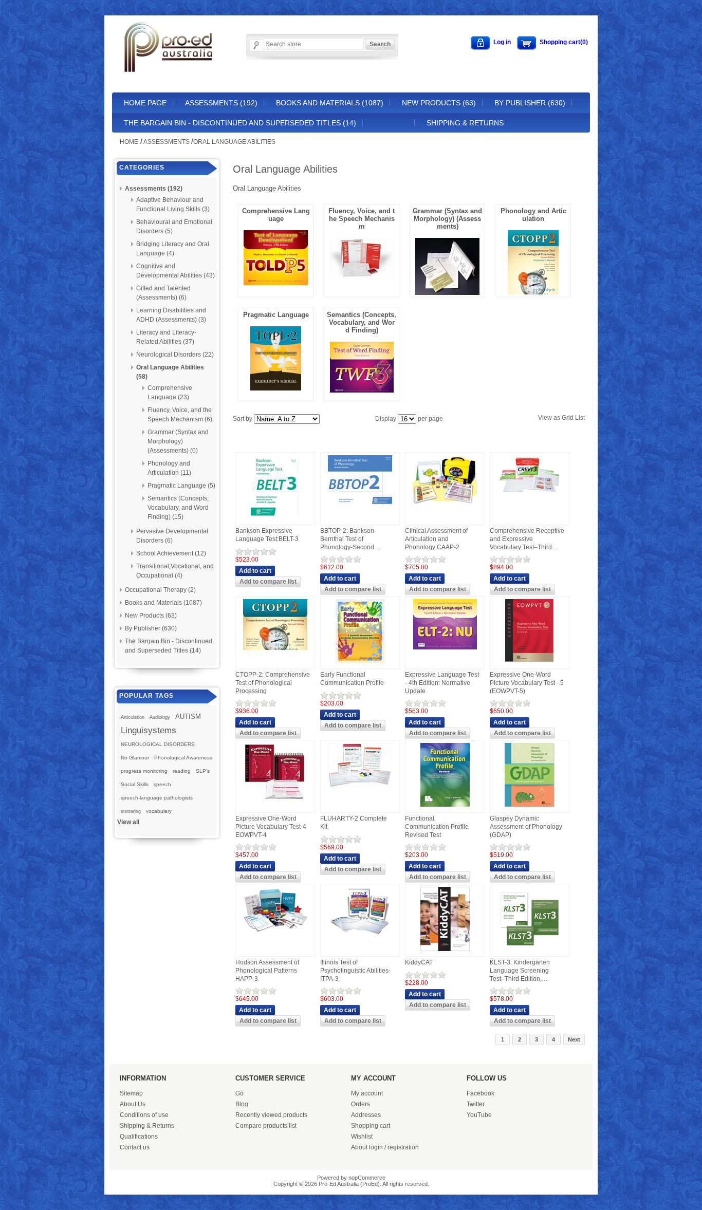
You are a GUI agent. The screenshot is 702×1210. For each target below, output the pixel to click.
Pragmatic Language (276, 315)
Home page (145, 103)
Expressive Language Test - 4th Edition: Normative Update (442, 682)
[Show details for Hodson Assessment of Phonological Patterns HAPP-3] (275, 933)
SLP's (203, 771)
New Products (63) (439, 103)
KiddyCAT (419, 962)
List (580, 417)
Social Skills (135, 784)
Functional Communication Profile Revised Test (437, 826)
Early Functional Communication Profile (352, 678)
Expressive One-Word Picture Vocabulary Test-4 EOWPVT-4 (270, 826)
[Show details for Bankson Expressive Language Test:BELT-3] (275, 520)
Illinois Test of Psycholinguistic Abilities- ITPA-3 (355, 970)
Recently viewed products (271, 1115)
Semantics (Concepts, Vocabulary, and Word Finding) (361, 322)
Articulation (132, 717)
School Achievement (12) (171, 553)
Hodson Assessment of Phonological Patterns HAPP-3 (267, 970)
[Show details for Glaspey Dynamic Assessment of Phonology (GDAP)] (529, 807)
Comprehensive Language (276, 214)
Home (129, 141)
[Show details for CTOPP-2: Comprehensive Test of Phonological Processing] (275, 650)
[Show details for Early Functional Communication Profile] (360, 663)
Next (574, 1039)
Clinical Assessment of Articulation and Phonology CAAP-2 (436, 538)
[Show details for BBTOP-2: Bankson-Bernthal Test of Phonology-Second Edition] (360, 507)
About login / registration (385, 1147)
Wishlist (362, 1136)
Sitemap (131, 1093)
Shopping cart (370, 1125)
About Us (132, 1104)
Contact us (135, 1147)
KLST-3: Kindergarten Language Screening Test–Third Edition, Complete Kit (520, 971)
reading (182, 771)
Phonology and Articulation (533, 214)
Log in (502, 42)
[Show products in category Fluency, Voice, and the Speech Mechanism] (361, 276)
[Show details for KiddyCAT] (445, 951)
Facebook (480, 1093)
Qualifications (139, 1136)
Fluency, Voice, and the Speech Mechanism (361, 218)
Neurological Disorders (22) (175, 354)
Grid (568, 417)
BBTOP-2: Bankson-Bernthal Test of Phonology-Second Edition (348, 539)
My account (367, 1093)
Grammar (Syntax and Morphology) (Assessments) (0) (178, 441)
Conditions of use (144, 1115)
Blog (241, 1104)
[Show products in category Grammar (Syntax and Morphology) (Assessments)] (447, 292)
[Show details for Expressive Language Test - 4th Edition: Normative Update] (445, 650)
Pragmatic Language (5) (181, 485)
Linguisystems (148, 730)
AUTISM (188, 716)
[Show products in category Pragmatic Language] (275, 388)
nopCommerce (366, 1178)
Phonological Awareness (183, 757)
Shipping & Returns (465, 123)
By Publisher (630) (529, 103)
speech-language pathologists (157, 798)
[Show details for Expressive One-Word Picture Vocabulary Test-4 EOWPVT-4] (275, 802)
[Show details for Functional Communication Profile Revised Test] (445, 807)
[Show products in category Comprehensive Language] (276, 282)
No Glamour (135, 757)
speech (162, 784)
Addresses (366, 1115)
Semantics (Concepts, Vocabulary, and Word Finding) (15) (178, 507)
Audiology (160, 717)
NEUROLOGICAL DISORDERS (158, 744)
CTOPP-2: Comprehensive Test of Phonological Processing (272, 682)
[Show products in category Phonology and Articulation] (533, 292)
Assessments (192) (221, 103)
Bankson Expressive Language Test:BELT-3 (267, 535)
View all (128, 822)
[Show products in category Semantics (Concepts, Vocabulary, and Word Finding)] (362, 390)
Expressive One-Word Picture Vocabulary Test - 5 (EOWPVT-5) (527, 682)
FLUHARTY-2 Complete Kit (353, 822)
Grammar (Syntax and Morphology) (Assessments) (447, 218)
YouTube (479, 1115)
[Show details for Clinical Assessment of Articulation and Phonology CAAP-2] (444, 505)
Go (239, 1093)
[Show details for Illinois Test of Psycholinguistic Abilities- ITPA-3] (360, 936)
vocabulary (159, 811)
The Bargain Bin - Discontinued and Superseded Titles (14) (240, 123)
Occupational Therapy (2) (160, 589)
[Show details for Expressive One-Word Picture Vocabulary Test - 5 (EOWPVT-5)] (530, 663)
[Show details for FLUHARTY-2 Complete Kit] (360, 788)
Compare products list (266, 1125)
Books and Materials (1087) (329, 103)
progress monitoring (144, 771)
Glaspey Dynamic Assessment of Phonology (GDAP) (526, 826)
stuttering (131, 811)
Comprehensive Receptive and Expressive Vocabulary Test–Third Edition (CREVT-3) (527, 539)
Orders (360, 1104)
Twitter (476, 1104)
